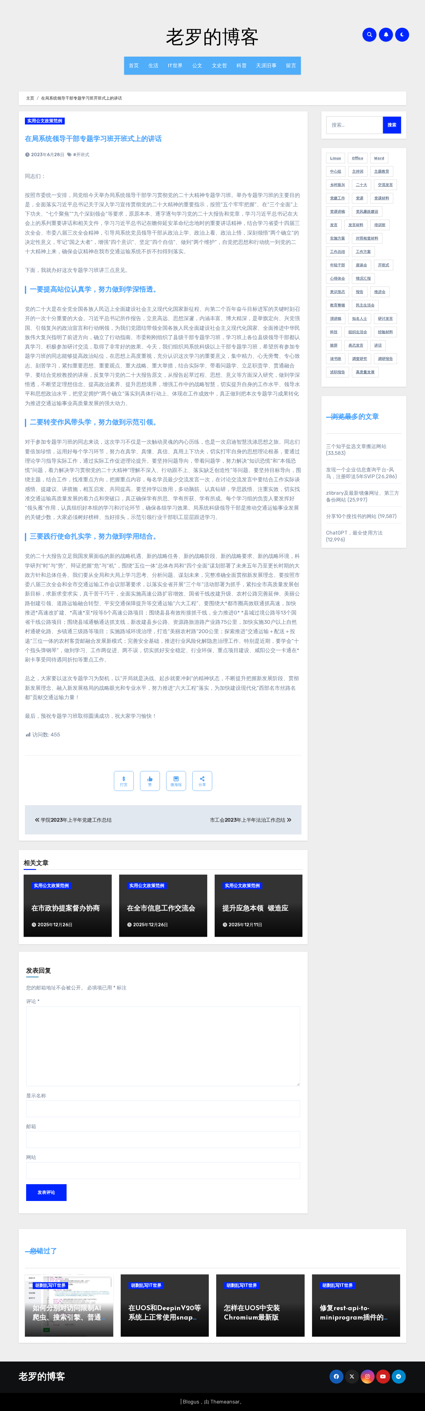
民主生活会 (365, 305)
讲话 (378, 345)
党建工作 (337, 198)
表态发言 (355, 345)
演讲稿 (335, 318)
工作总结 (337, 252)
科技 (334, 332)
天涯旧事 (266, 65)
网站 (31, 1157)
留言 (291, 65)
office (357, 158)
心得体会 (337, 278)
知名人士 (359, 318)
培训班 (379, 225)
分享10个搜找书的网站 (351, 516)
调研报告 (385, 359)
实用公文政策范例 (44, 121)
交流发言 (385, 185)
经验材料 (385, 332)
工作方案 (363, 252)
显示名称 (36, 1096)
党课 (359, 198)
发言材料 (355, 225)
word (379, 158)
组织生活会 (357, 332)
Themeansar (225, 1402)
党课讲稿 (337, 211)
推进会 (379, 292)
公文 (197, 65)
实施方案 (337, 238)
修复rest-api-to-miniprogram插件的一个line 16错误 (355, 1318)
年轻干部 (337, 265)
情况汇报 (363, 278)
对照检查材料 (367, 238)
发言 (334, 225)
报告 (359, 292)
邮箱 (31, 1126)
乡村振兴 (337, 185)
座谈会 (361, 265)
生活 (153, 65)
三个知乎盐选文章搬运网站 (356, 446)
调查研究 (359, 359)
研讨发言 (385, 318)
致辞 (334, 345)
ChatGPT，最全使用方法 (354, 533)
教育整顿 (337, 305)
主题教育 (381, 171)
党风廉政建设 (367, 211)
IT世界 (175, 65)
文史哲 (219, 65)
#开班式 (81, 154)
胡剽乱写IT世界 (50, 1285)
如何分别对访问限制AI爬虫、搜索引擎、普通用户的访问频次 (67, 1318)
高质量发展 (365, 372)
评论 (33, 1001)
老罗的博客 (212, 36)
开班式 (383, 265)
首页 (134, 65)
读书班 (335, 359)
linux (335, 158)
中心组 (335, 171)
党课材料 (381, 198)
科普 (241, 65)
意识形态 (337, 292)
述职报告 (337, 372)
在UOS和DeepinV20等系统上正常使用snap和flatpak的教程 (164, 1318)
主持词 (357, 171)
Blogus (191, 1402)
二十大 (361, 185)
